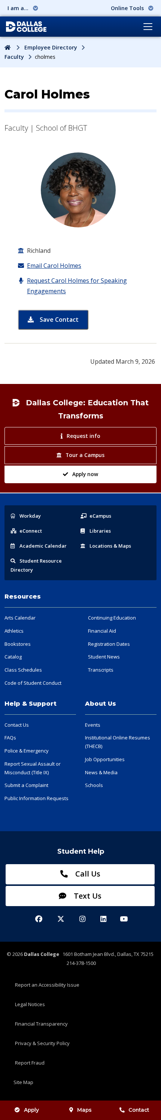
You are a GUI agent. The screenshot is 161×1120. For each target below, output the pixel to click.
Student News (104, 656)
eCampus (100, 515)
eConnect (30, 530)
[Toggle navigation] (148, 26)
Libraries (100, 530)
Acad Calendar (43, 545)
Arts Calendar (20, 617)
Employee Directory (50, 47)
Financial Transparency (41, 1023)
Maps (84, 1110)
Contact (138, 1110)
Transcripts (100, 669)
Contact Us (16, 724)
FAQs (10, 737)
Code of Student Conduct (32, 682)
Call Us (86, 874)
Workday (30, 515)
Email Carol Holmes (54, 265)
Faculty (14, 56)
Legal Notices (30, 1004)
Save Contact (63, 319)
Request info (83, 435)
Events (92, 724)
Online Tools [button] (128, 8)
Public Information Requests (36, 798)
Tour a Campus (85, 454)
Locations (110, 545)
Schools (94, 785)
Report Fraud (30, 1062)
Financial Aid (102, 630)
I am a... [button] (18, 8)
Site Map (23, 1082)
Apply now (85, 474)
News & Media (101, 772)
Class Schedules (23, 669)
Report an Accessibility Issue (47, 984)
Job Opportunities (105, 759)
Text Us (86, 896)
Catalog (13, 656)
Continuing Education (112, 617)
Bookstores (17, 644)
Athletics (14, 630)
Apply (31, 1110)
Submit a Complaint (26, 785)
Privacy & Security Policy (42, 1043)
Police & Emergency (26, 750)
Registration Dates (109, 644)
